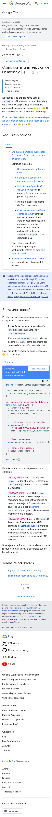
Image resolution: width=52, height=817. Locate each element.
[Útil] (18, 55)
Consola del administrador (14, 710)
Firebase (6, 778)
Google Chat (10, 12)
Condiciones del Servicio (13, 698)
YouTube (6, 750)
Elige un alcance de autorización (28, 258)
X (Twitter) (7, 746)
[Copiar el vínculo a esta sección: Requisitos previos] (34, 135)
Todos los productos (11, 792)
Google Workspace (27, 45)
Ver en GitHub (38, 368)
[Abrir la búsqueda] (36, 3)
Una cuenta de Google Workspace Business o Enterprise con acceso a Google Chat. (29, 155)
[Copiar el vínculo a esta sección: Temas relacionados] (37, 563)
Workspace (29, 3)
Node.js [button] (9, 144)
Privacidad (21, 803)
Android (6, 769)
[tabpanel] (26, 208)
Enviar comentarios (15, 61)
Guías (22, 49)
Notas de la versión (10, 689)
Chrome (6, 773)
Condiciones (7, 803)
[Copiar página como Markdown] (32, 72)
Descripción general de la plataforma (19, 679)
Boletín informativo (11, 741)
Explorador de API (10, 724)
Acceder (44, 3)
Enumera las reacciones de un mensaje (27, 575)
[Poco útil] (23, 55)
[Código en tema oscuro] (42, 381)
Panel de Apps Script (11, 715)
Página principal (9, 45)
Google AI (6, 787)
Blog (4, 737)
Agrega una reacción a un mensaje (25, 570)
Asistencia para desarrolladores (16, 693)
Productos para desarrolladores (16, 684)
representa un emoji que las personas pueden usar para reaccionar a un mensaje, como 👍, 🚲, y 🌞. (25, 121)
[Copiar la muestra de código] (47, 381)
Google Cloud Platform (12, 782)
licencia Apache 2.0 (20, 614)
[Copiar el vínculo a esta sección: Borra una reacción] (35, 310)
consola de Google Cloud (13, 719)
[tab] (8, 144)
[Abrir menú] (5, 3)
